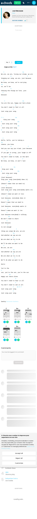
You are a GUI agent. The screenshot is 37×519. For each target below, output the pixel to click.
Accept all (19, 453)
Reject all (19, 458)
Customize (19, 463)
